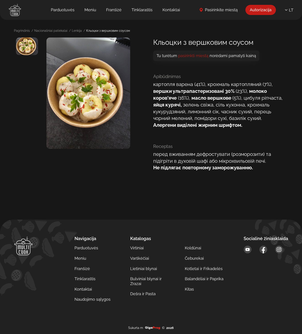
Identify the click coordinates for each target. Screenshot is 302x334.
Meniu (90, 9)
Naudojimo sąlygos (93, 299)
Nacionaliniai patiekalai (50, 30)
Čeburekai (194, 258)
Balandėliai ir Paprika (204, 278)
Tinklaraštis (142, 9)
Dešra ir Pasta (143, 293)
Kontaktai (171, 9)
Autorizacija (260, 9)
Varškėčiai (139, 258)
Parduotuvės (63, 9)
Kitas (189, 289)
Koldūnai (193, 248)
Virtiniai (137, 248)
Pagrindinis (22, 30)
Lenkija (77, 30)
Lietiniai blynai (143, 268)
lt (291, 10)
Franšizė (114, 9)
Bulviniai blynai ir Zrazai (146, 281)
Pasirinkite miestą (221, 9)
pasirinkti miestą (193, 56)
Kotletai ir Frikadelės (204, 268)
